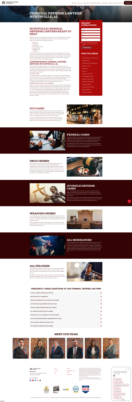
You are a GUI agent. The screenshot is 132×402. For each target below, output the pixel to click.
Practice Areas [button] (86, 3)
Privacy (48, 397)
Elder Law (84, 71)
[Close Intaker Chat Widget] (128, 369)
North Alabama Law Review (95, 3)
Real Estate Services (87, 92)
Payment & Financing (118, 3)
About (55, 368)
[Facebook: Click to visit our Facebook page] (30, 380)
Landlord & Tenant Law (88, 79)
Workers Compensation (88, 81)
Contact (68, 368)
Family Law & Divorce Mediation (89, 63)
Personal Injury (86, 66)
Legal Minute (104, 3)
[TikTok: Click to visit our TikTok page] (40, 380)
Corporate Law (86, 60)
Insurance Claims (86, 84)
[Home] (73, 3)
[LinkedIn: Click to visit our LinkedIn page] (35, 380)
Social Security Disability (88, 87)
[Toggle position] (126, 369)
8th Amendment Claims (87, 76)
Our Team (56, 370)
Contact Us (110, 3)
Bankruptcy (85, 68)
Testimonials (69, 374)
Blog (55, 373)
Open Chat (2, 401)
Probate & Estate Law (87, 73)
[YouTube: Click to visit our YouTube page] (33, 380)
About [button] (75, 3)
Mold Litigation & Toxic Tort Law (90, 58)
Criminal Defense (86, 89)
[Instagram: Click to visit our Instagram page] (38, 380)
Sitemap (45, 397)
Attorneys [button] (80, 3)
